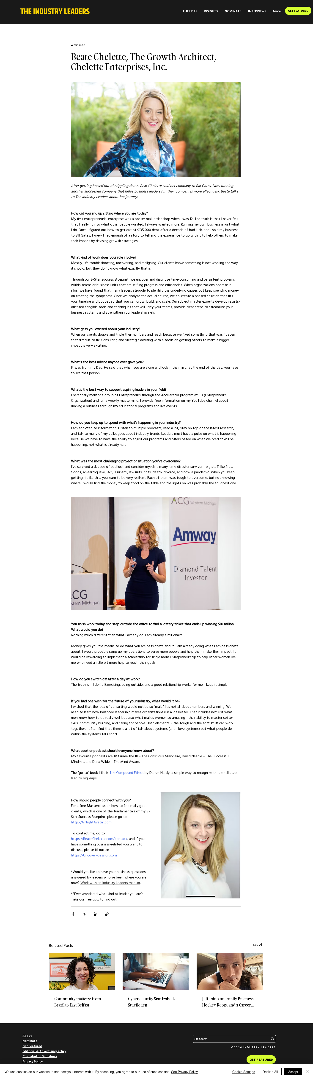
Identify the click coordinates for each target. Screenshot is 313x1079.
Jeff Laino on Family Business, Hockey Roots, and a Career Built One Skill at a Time (228, 1002)
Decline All (270, 1071)
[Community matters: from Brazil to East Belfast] (82, 971)
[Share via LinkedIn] (95, 914)
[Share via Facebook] (73, 914)
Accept (293, 1071)
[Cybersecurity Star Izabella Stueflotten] (156, 971)
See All (258, 944)
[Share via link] (107, 914)
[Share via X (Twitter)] (84, 914)
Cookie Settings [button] (243, 1071)
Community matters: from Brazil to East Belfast (77, 1002)
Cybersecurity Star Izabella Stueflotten (152, 1002)
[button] (189, 11)
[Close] (307, 1071)
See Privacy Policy (184, 1071)
